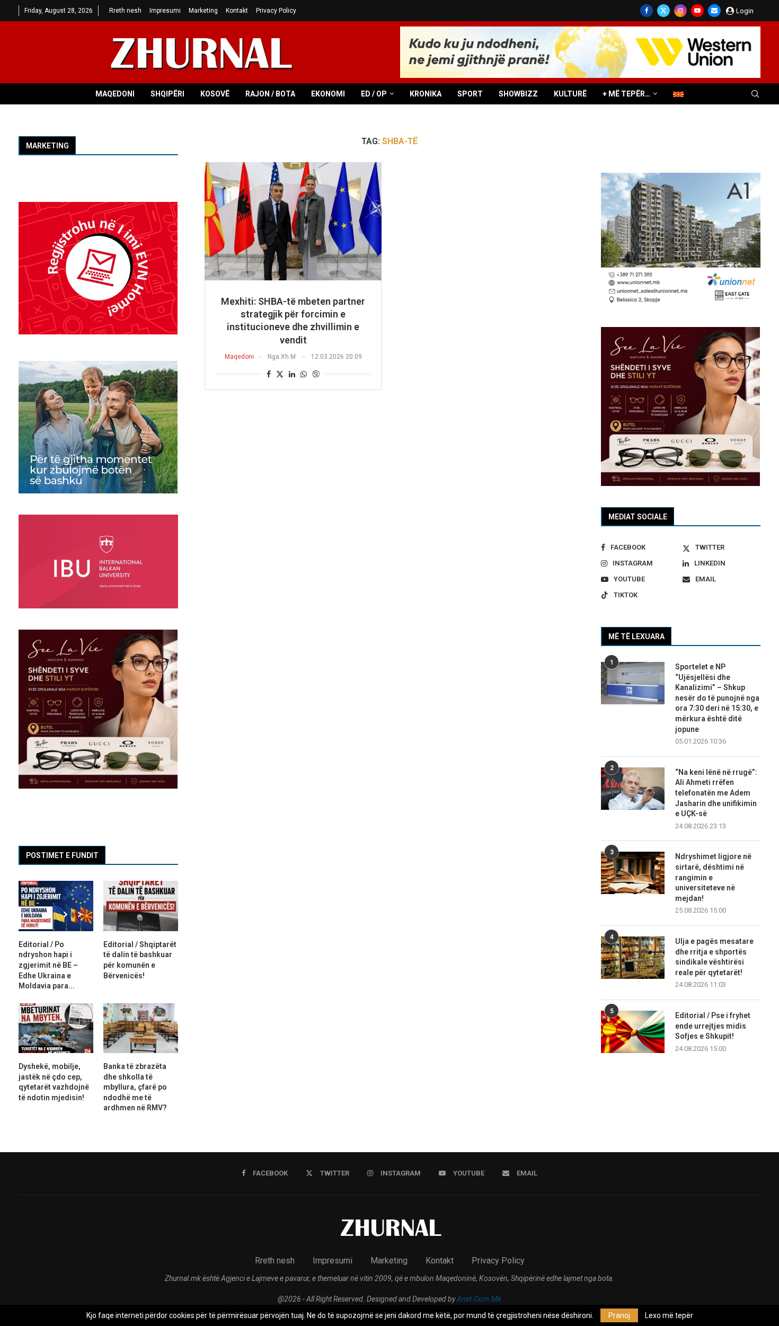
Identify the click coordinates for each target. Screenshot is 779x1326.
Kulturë (570, 94)
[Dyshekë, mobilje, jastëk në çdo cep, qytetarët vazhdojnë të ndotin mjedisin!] (56, 1028)
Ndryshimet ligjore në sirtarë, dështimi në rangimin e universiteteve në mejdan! (713, 877)
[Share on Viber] (316, 373)
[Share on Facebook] (269, 374)
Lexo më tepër (669, 1315)
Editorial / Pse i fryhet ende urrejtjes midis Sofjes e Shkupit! (712, 1025)
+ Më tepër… (626, 94)
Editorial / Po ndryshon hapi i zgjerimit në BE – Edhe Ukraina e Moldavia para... (48, 965)
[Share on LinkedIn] (292, 374)
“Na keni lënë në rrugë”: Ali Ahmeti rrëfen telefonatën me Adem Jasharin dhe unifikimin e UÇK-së (716, 793)
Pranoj (619, 1315)
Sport (470, 94)
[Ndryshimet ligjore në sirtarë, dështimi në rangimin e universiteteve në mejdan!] (633, 873)
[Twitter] (663, 10)
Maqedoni (115, 94)
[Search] (755, 94)
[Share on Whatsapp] (303, 374)
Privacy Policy (276, 10)
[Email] (714, 10)
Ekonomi (328, 94)
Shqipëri (167, 94)
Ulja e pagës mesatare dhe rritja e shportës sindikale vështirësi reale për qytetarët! (714, 957)
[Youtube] (697, 10)
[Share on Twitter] (280, 373)
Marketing (203, 10)
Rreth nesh (125, 10)
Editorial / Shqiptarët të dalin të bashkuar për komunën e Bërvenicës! (139, 960)
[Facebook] (646, 10)
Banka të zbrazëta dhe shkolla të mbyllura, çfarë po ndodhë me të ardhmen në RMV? (135, 1087)
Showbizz (518, 94)
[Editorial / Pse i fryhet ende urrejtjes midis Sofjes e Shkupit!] (633, 1032)
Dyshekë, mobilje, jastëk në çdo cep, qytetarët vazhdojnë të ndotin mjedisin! (54, 1082)
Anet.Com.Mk (479, 1299)
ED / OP (374, 94)
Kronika (425, 94)
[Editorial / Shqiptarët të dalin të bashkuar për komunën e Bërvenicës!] (140, 906)
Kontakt (237, 10)
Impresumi (165, 10)
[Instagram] (680, 10)
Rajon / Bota (270, 94)
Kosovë (214, 94)
